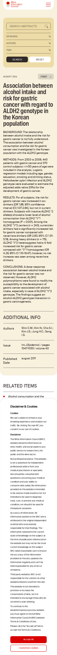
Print (44, 76)
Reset (40, 59)
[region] (28, 527)
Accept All (28, 640)
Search (17, 59)
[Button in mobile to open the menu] (48, 5)
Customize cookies (28, 648)
